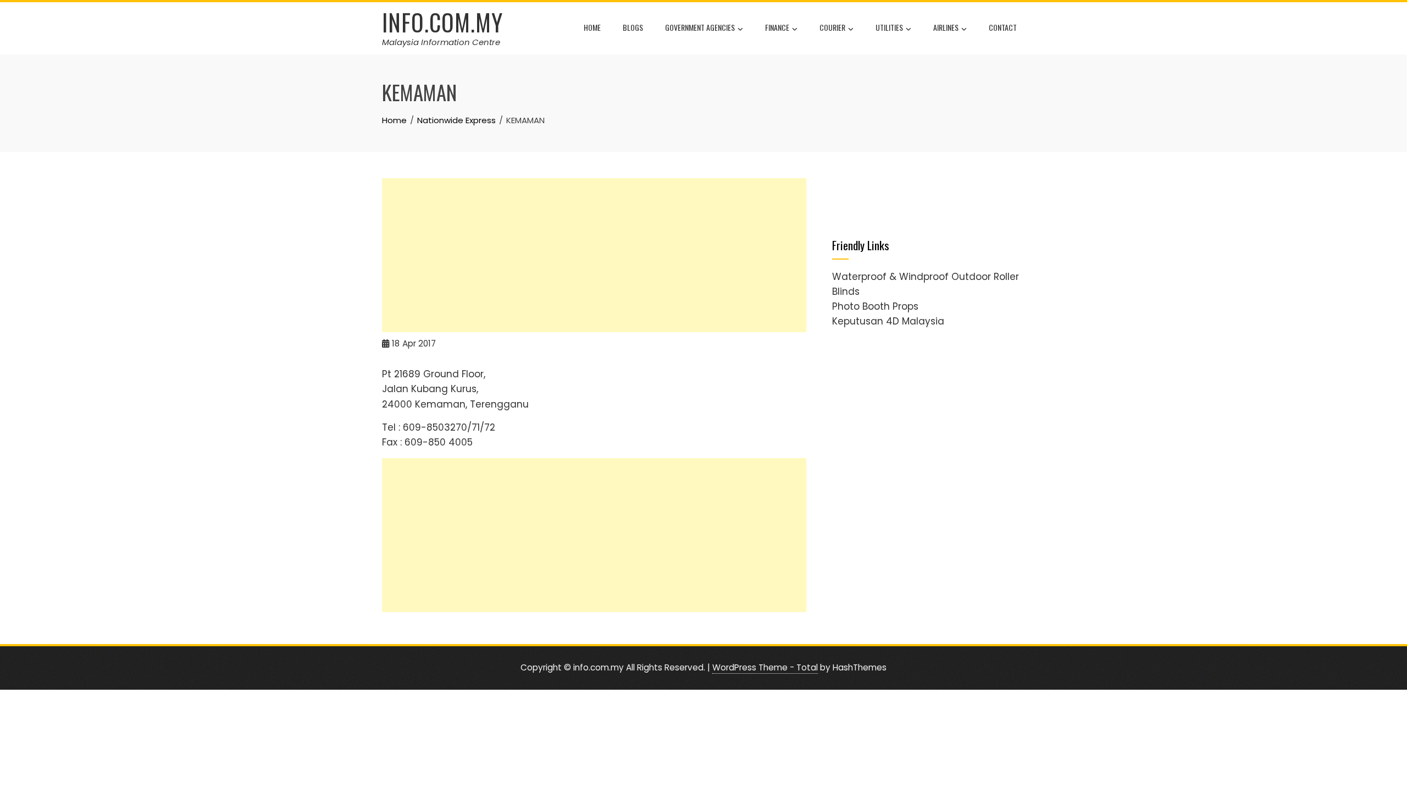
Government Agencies (700, 27)
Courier (832, 27)
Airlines (946, 27)
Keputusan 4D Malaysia (888, 321)
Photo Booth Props (875, 306)
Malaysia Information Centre (441, 42)
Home (592, 27)
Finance (777, 27)
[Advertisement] (594, 255)
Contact (1003, 27)
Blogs (633, 27)
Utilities (889, 27)
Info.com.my (442, 22)
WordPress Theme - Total (765, 667)
